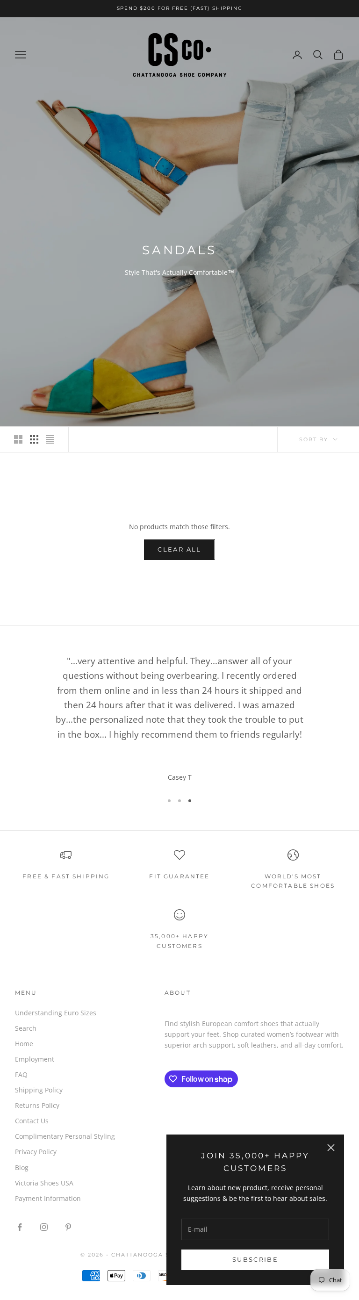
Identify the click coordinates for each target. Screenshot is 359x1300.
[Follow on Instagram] (44, 1227)
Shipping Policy (39, 1089)
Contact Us (32, 1120)
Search (25, 1028)
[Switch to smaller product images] (34, 439)
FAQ (21, 1074)
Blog (22, 1167)
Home (24, 1043)
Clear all (179, 549)
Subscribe (255, 1259)
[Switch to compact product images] (50, 439)
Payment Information (48, 1198)
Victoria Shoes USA (44, 1182)
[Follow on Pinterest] (68, 1227)
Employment (34, 1059)
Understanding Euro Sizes (55, 1012)
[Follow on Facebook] (19, 1227)
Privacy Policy (36, 1151)
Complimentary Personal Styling (65, 1136)
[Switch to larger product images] (18, 439)
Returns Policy (37, 1105)
